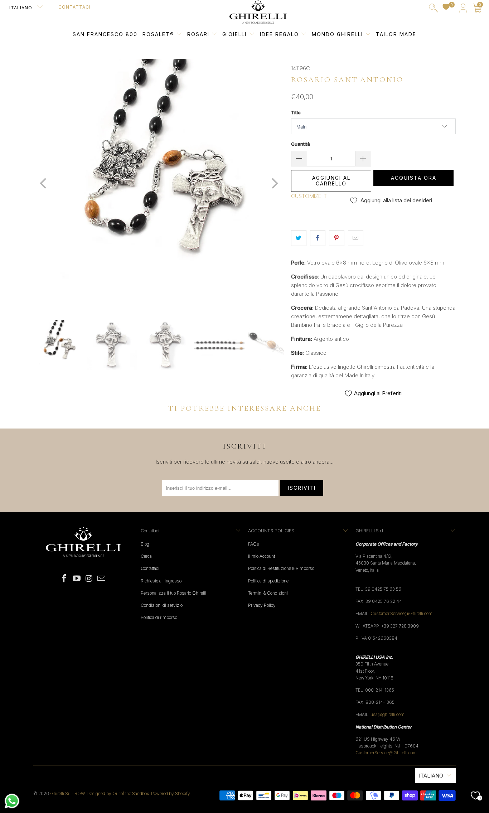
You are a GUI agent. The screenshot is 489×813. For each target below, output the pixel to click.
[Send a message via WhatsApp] (12, 801)
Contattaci (74, 7)
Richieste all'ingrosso (161, 581)
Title (296, 112)
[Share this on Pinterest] (336, 238)
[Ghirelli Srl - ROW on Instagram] (89, 578)
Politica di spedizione (268, 581)
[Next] (273, 184)
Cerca (146, 556)
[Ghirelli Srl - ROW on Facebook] (64, 578)
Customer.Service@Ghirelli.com (401, 613)
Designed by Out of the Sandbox (118, 793)
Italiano (21, 7)
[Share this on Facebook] (317, 238)
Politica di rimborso (159, 617)
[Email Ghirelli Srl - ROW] (101, 578)
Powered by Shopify (170, 793)
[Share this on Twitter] (298, 238)
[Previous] (43, 184)
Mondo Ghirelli (338, 34)
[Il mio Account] (463, 9)
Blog (145, 544)
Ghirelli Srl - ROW (67, 793)
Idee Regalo (280, 34)
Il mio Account (261, 556)
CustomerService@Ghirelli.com (386, 752)
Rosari (199, 34)
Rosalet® (158, 34)
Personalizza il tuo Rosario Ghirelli (173, 593)
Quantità (300, 144)
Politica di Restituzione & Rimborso (281, 568)
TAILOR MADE (396, 34)
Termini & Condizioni (268, 593)
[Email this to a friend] (355, 238)
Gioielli (234, 34)
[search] (433, 9)
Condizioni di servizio (162, 605)
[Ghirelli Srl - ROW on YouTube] (77, 578)
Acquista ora (413, 178)
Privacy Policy (262, 605)
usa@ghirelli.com (388, 714)
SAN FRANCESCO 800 (105, 34)
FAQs (253, 544)
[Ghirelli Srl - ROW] (258, 12)
